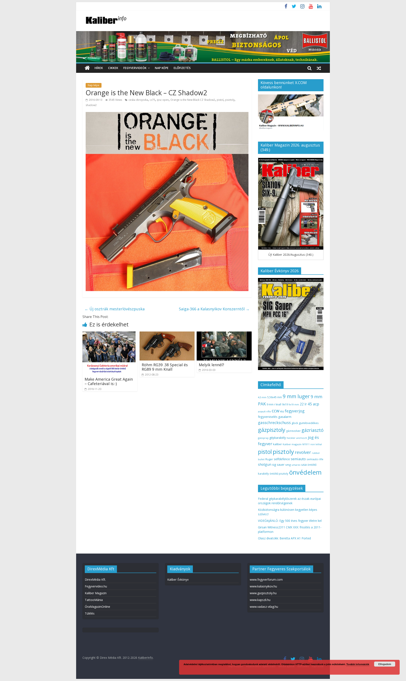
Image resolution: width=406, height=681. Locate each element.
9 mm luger (296, 396)
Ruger (269, 459)
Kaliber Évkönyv (178, 579)
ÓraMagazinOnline (97, 607)
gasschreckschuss (274, 422)
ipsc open (163, 100)
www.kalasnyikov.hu (263, 586)
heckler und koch (297, 437)
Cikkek (113, 68)
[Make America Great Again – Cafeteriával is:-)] (109, 334)
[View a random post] (319, 68)
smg (288, 465)
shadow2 (91, 105)
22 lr (303, 404)
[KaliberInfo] (87, 68)
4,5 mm (262, 397)
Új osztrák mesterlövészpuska (115, 308)
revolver (303, 452)
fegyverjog (294, 410)
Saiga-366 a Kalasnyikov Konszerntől (214, 308)
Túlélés (90, 613)
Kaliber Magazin (96, 593)
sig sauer (278, 465)
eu (282, 411)
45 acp (313, 403)
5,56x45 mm (274, 397)
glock (295, 423)
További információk (357, 664)
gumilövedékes (309, 423)
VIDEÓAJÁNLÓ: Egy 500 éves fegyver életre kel (290, 521)
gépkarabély (277, 438)
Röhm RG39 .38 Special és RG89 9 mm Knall (165, 367)
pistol (220, 100)
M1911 (306, 444)
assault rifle (264, 411)
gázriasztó (313, 430)
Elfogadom (384, 664)
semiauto (298, 459)
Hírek (99, 68)
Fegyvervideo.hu (96, 586)
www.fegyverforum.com (266, 579)
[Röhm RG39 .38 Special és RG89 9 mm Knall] (167, 334)
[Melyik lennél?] (224, 334)
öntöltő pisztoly (279, 473)
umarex (296, 464)
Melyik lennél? (211, 364)
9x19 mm (294, 404)
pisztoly (283, 452)
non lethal (316, 444)
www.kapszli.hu (260, 600)
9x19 (285, 404)
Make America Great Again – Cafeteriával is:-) (109, 381)
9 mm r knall (274, 404)
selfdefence (282, 459)
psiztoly (230, 100)
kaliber (277, 444)
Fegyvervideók (135, 68)
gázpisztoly (271, 429)
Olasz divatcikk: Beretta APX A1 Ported (284, 538)
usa (304, 464)
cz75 (152, 100)
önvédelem (305, 472)
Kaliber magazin (292, 444)
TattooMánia (94, 600)
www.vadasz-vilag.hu (264, 607)
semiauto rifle (315, 459)
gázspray (263, 437)
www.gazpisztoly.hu (263, 593)
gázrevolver (293, 431)
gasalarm (284, 416)
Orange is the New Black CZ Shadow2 (192, 100)
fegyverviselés (267, 417)
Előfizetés (182, 68)
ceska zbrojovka (138, 100)
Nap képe (162, 68)
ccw (275, 411)
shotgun (264, 464)
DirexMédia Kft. (95, 579)
